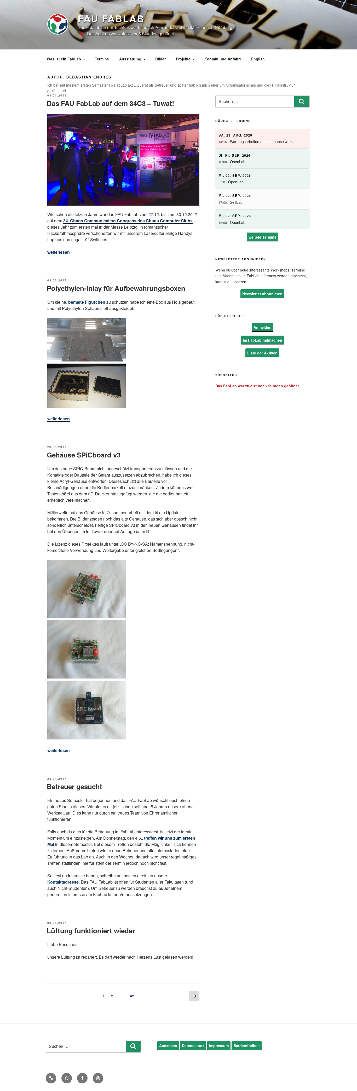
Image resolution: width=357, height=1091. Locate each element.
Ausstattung (130, 58)
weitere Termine (263, 237)
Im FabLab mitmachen (262, 340)
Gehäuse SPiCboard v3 (83, 455)
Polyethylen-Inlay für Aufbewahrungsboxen (116, 288)
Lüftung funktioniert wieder (91, 930)
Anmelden (263, 327)
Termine (102, 58)
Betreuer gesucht (74, 786)
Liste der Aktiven (262, 352)
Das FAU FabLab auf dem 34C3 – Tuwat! (110, 103)
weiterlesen (58, 252)
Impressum (219, 1045)
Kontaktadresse (63, 882)
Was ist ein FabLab (64, 58)
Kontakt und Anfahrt (222, 58)
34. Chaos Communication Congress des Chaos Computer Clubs (128, 221)
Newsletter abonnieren (262, 293)
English (258, 58)
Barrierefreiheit (246, 1045)
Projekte (183, 58)
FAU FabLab (111, 18)
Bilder (160, 58)
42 (133, 995)
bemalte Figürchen (86, 302)
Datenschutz (193, 1045)
